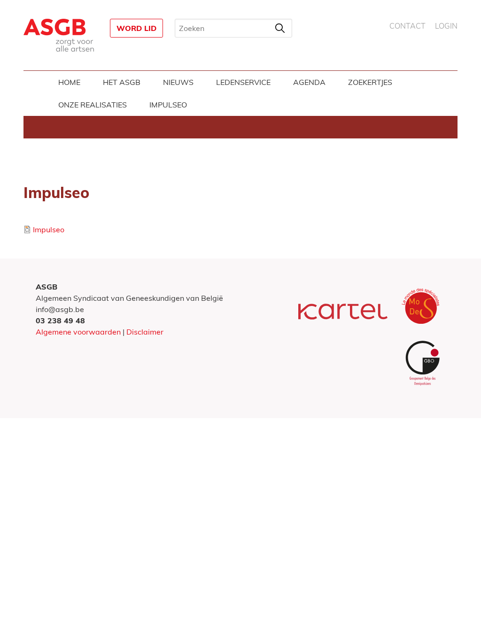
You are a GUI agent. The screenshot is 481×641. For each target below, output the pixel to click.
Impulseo (48, 229)
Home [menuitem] (69, 82)
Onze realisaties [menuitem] (92, 104)
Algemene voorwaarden (78, 331)
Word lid (136, 28)
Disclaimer (144, 331)
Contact (407, 26)
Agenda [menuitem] (309, 82)
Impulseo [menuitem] (168, 104)
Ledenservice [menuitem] (243, 82)
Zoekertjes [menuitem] (370, 82)
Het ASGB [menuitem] (121, 82)
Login (446, 26)
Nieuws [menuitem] (178, 82)
